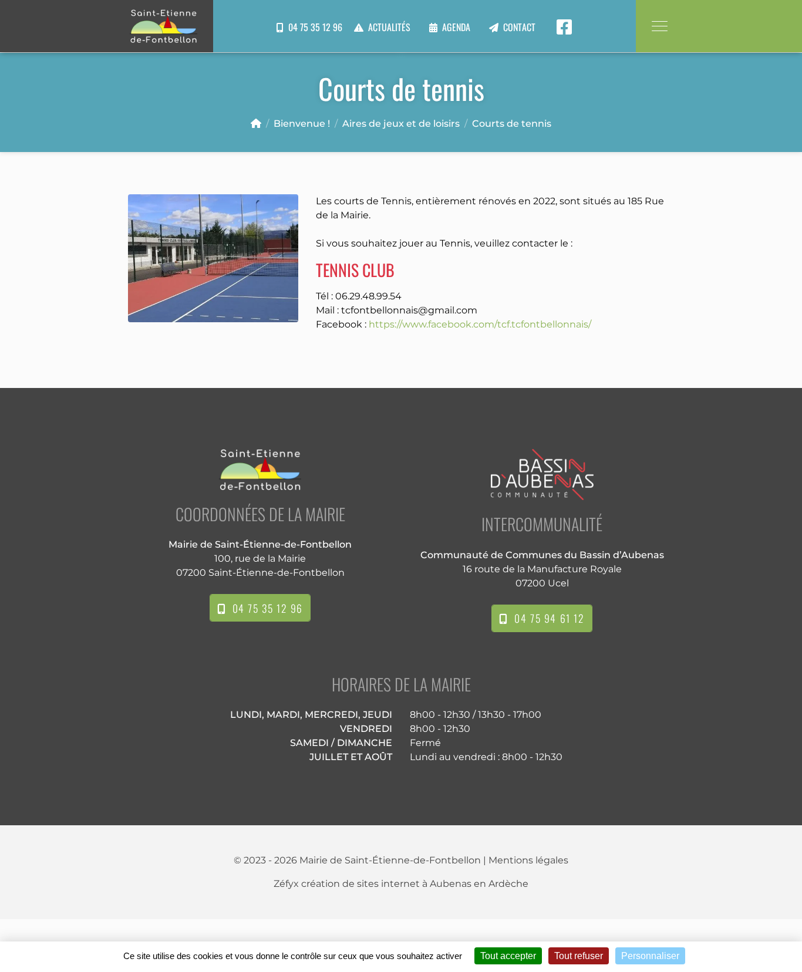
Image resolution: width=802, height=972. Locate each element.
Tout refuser (578, 956)
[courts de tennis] (213, 257)
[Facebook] (564, 27)
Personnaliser (650, 956)
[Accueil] (256, 123)
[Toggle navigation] (659, 26)
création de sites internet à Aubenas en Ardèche (414, 883)
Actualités (389, 28)
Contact (519, 28)
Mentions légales (528, 860)
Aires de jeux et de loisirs (401, 123)
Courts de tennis (511, 123)
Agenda (456, 28)
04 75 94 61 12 (546, 618)
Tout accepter (508, 956)
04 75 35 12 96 (313, 28)
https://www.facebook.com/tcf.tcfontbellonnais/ (480, 324)
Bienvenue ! (302, 123)
